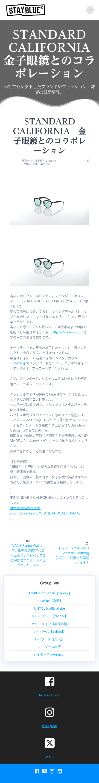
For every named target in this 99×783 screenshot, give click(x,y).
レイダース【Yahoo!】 (49, 631)
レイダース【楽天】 (49, 639)
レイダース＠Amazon (49, 654)
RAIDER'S (37, 160)
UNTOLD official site (49, 608)
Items (52, 160)
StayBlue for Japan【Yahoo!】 (49, 593)
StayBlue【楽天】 (50, 601)
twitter (50, 756)
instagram (49, 726)
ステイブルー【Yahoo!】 (50, 616)
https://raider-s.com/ (68, 332)
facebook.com (49, 695)
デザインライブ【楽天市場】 (49, 624)
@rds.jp (20, 363)
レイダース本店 (49, 646)
